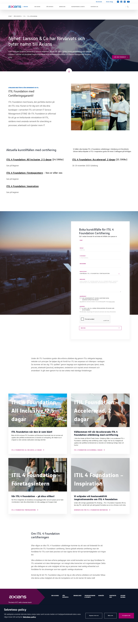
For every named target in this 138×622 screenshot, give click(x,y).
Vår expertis (49, 6)
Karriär (101, 595)
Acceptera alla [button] (126, 615)
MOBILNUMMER (83, 263)
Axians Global (123, 596)
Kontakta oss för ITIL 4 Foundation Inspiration (91, 510)
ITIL (24, 16)
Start (10, 16)
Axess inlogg (109, 2)
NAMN (81, 240)
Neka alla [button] (110, 615)
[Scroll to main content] (69, 71)
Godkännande (83, 296)
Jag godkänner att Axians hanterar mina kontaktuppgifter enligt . (95, 298)
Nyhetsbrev (82, 306)
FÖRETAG (82, 248)
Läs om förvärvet (120, 57)
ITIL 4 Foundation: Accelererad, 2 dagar (88, 450)
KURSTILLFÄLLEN (83, 271)
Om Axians (37, 6)
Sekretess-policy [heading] (15, 610)
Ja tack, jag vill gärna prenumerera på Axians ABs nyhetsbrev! (98, 309)
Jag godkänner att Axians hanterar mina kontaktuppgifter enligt (97, 301)
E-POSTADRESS (83, 255)
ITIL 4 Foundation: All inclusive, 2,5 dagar (26, 450)
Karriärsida (99, 2)
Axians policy (112, 301)
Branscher (62, 6)
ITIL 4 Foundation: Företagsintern (24, 173)
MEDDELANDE (82, 279)
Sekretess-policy (29, 617)
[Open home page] (14, 7)
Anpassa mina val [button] (94, 615)
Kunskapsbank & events (78, 6)
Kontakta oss (94, 6)
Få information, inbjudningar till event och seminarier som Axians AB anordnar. (98, 311)
